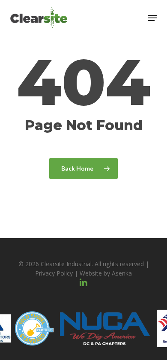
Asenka (122, 273)
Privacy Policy (54, 273)
